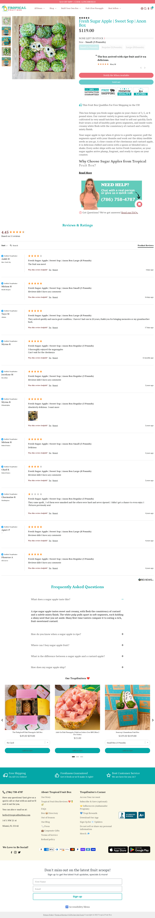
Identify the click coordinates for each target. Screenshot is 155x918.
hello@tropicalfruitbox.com (16, 814)
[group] (14, 232)
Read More (85, 172)
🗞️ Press (45, 826)
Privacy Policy (48, 915)
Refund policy (48, 839)
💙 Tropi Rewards (88, 813)
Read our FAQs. (129, 212)
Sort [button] (3, 245)
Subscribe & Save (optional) (93, 801)
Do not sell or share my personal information (96, 828)
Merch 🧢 (84, 833)
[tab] (146, 246)
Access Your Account (90, 797)
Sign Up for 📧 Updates (91, 821)
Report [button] (55, 270)
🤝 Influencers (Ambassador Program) (93, 807)
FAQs (43, 808)
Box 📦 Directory (49, 813)
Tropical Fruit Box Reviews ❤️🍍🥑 (57, 803)
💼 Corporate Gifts (50, 830)
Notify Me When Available (116, 75)
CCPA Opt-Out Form (76, 915)
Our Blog (45, 821)
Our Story (45, 797)
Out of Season (48, 817)
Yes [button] (50, 270)
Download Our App (89, 817)
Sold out (116, 82)
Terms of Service (49, 834)
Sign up (77, 896)
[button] (116, 17)
